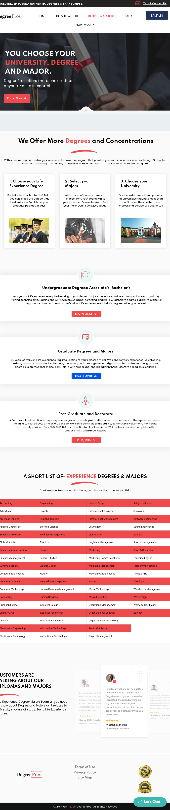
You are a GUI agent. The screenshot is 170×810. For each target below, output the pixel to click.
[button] (125, 701)
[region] (85, 275)
